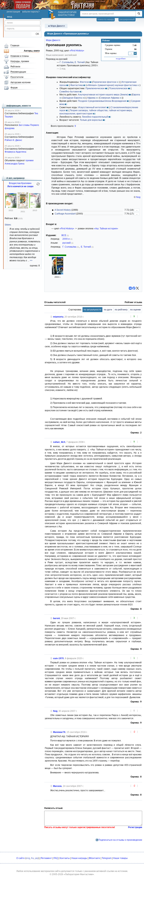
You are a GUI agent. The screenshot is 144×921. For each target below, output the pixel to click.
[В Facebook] (133, 288)
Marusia (57, 786)
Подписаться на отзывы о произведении (120, 840)
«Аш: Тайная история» (106, 228)
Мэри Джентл (53, 40)
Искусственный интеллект (92, 107)
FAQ (56, 858)
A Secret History (63, 210)
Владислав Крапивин (20, 183)
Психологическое (118, 88)
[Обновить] (38, 185)
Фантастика (76, 85)
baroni (56, 618)
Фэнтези (84, 82)
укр (36, 858)
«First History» (77, 50)
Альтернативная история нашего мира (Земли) (103, 94)
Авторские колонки (20, 82)
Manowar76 (59, 732)
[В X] (137, 288)
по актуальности (92, 309)
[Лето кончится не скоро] (10, 207)
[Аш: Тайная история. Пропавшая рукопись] (58, 273)
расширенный (127, 19)
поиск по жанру (106, 19)
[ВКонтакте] (130, 288)
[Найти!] (139, 14)
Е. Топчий (80, 62)
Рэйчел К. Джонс (13, 140)
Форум (13, 87)
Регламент (46, 858)
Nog (138, 197)
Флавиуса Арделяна (15, 151)
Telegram (106, 858)
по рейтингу (121, 309)
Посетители (16, 77)
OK (36, 34)
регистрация (13, 11)
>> (31, 260)
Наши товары (120, 858)
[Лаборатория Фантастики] (52, 14)
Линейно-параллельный (95, 117)
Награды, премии (19, 61)
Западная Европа (72, 98)
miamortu (58, 316)
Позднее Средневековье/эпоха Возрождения (102, 101)
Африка (91, 98)
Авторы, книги (32, 50)
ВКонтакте (94, 858)
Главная (14, 45)
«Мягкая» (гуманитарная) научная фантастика (112, 85)
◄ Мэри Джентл (56, 26)
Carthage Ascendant (65, 213)
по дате (108, 309)
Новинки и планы (19, 56)
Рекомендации (18, 72)
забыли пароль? (31, 11)
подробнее (121, 58)
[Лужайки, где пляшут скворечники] (22, 208)
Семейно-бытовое (69, 91)
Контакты (65, 858)
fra (32, 858)
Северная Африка (109, 98)
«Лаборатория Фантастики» (79, 874)
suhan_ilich (59, 442)
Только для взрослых (91, 120)
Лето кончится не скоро (20, 186)
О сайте (20, 858)
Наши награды (79, 858)
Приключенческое (95, 88)
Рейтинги (15, 66)
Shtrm (8, 224)
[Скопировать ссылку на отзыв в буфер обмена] (51, 316)
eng (28, 858)
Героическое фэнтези (104, 82)
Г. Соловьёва (67, 62)
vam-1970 (58, 658)
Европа (136, 94)
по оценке (135, 309)
